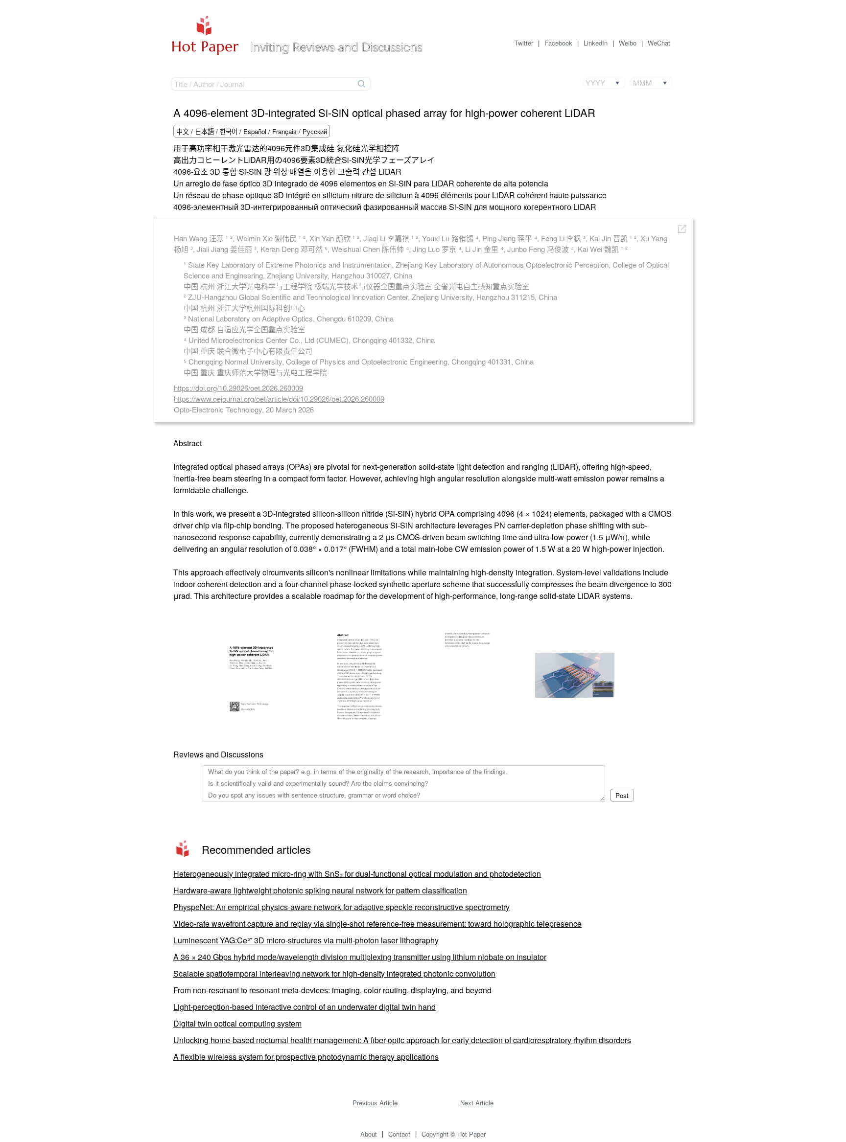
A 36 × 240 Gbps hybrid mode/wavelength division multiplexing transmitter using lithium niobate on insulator (359, 956)
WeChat (659, 42)
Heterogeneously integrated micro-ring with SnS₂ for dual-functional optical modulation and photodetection (357, 873)
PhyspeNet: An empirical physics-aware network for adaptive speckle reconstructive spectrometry (341, 907)
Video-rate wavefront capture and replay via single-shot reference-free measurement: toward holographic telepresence (377, 923)
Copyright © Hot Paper (454, 1134)
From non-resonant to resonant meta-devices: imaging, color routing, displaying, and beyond (332, 990)
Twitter (524, 42)
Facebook (558, 42)
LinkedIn (596, 42)
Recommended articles (256, 849)
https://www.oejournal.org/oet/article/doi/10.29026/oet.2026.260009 (279, 398)
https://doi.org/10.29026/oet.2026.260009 (238, 388)
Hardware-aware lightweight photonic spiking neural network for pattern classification (320, 890)
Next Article (477, 1102)
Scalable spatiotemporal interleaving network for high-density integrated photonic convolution (334, 973)
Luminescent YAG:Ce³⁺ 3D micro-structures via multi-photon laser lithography (306, 940)
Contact (399, 1134)
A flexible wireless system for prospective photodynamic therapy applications (306, 1056)
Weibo (627, 42)
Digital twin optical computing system (237, 1023)
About (368, 1134)
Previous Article (375, 1102)
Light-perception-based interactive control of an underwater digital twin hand (304, 1006)
